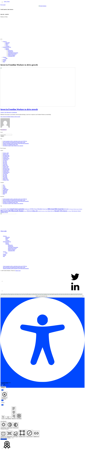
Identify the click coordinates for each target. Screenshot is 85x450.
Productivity (10, 50)
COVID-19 (32, 209)
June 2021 (5, 162)
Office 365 (35, 211)
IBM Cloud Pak (59, 209)
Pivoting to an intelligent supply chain (10, 144)
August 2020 (5, 173)
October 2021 (5, 157)
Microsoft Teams (17, 211)
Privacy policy (3, 231)
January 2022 (5, 154)
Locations (7, 46)
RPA (4, 193)
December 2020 (6, 168)
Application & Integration (13, 52)
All (3, 184)
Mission (7, 43)
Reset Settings (3, 439)
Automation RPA (11, 56)
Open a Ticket (7, 1)
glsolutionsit (4, 129)
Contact (4, 60)
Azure (4, 187)
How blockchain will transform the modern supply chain (14, 142)
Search (2, 136)
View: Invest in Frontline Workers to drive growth (10, 116)
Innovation (7, 42)
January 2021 (5, 167)
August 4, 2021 (3, 112)
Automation (4, 208)
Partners (4, 59)
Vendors (4, 57)
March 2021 (5, 165)
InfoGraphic (66, 208)
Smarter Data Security (12, 53)
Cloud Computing (19, 209)
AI (1, 209)
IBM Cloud (5, 190)
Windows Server (4, 212)
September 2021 (6, 158)
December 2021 (6, 155)
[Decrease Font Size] (2, 390)
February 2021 (6, 166)
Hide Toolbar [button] (3, 387)
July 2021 (5, 160)
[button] (83, 296)
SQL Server (63, 211)
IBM (6, 58)
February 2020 (6, 179)
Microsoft (9, 112)
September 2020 (6, 172)
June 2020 (5, 175)
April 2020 (5, 177)
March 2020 (5, 178)
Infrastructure (10, 51)
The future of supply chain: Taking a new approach (13, 145)
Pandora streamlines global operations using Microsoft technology (16, 143)
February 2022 (6, 153)
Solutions (7, 49)
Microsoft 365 (5, 211)
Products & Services (7, 47)
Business (4, 188)
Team (6, 44)
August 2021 (5, 159)
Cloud (12, 209)
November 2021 (6, 156)
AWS (4, 186)
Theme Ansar (18, 270)
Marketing (5, 191)
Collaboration (5, 189)
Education (39, 209)
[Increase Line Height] (2, 400)
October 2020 (5, 171)
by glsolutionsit (14, 112)
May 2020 (5, 176)
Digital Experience (11, 55)
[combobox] (41, 296)
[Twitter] (75, 281)
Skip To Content (3, 437)
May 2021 (5, 163)
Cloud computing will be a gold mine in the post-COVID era (15, 141)
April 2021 (5, 164)
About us (5, 41)
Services (7, 48)
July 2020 (5, 174)
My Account (2, 4)
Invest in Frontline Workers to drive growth (19, 109)
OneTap (7, 384)
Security (57, 211)
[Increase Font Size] (2, 385)
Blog (4, 61)
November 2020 (6, 169)
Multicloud (29, 211)
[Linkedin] (75, 290)
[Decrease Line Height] (2, 405)
